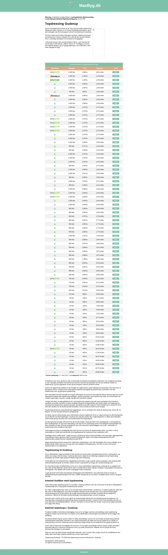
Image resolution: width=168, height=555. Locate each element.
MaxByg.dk (90, 5)
